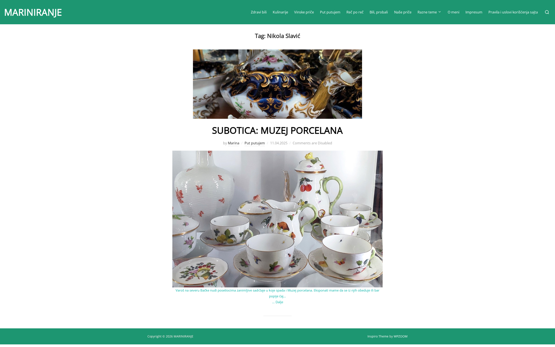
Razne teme (427, 12)
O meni (453, 12)
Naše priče (402, 12)
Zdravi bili (259, 12)
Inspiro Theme (377, 336)
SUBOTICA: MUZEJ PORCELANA (277, 130)
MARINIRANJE (33, 12)
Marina (233, 143)
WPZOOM (401, 336)
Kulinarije (280, 12)
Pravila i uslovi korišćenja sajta (513, 12)
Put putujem (330, 12)
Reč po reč (355, 12)
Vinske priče (304, 12)
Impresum (473, 12)
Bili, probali (379, 12)
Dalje (279, 302)
